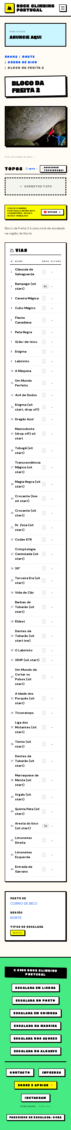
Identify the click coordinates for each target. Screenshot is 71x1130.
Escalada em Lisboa (35, 988)
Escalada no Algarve (35, 1051)
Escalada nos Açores (36, 1038)
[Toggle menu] (62, 7)
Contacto (20, 1072)
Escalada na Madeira (35, 1026)
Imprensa (51, 1072)
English (44, 1106)
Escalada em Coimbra (35, 1013)
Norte (28, 57)
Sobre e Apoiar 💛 (35, 1085)
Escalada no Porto (35, 1000)
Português (28, 1106)
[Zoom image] (59, 139)
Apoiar (52, 212)
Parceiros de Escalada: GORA (35, 1117)
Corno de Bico (22, 62)
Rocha (11, 57)
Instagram (35, 1098)
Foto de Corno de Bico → (20, 157)
